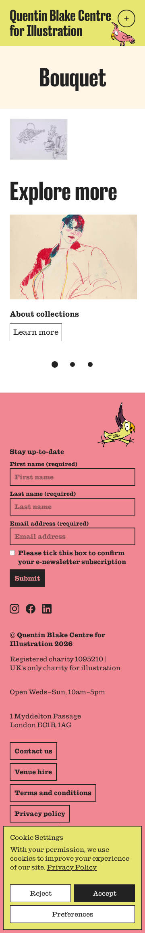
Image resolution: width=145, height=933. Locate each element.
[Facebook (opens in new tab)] (30, 609)
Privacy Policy (72, 867)
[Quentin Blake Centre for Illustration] (60, 23)
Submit (27, 578)
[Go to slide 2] (72, 364)
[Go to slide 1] (55, 364)
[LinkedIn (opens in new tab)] (47, 609)
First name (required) (43, 464)
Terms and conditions (52, 792)
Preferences (72, 914)
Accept (104, 893)
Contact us (33, 751)
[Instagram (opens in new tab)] (14, 609)
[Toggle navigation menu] (126, 18)
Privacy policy (39, 813)
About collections (44, 314)
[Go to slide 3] (90, 364)
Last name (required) (43, 494)
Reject (41, 893)
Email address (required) (49, 523)
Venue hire (33, 771)
